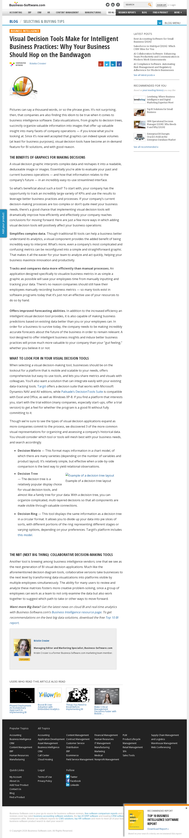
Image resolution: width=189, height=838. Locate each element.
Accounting (16, 12)
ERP (29, 12)
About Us (14, 781)
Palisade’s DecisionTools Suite (82, 392)
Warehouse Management (164, 743)
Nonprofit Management (106, 759)
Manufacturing (93, 12)
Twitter (74, 776)
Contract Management (78, 739)
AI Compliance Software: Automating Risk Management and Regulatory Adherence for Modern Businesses (154, 67)
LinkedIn (74, 785)
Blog (144, 12)
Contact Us (15, 789)
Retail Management (133, 747)
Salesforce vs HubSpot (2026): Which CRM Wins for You (154, 47)
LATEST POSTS (143, 34)
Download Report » (158, 828)
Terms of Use (45, 776)
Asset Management (48, 743)
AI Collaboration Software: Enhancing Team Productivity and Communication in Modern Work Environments (156, 56)
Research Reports (127, 12)
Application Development (51, 739)
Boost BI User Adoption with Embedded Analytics (48, 707)
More (175, 13)
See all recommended (145, 146)
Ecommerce (72, 755)
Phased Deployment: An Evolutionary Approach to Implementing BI (20, 709)
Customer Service (75, 743)
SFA (124, 751)
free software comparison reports (101, 813)
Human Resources (19, 755)
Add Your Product (19, 785)
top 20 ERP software (88, 816)
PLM (125, 735)
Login (173, 5)
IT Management (102, 743)
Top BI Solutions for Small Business (160, 110)
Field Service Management (79, 759)
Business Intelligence (25, 31)
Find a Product (160, 12)
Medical (98, 755)
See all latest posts (144, 75)
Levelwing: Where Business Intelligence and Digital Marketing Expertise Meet (161, 99)
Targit (41, 386)
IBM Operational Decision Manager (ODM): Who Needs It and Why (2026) (161, 124)
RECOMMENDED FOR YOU (150, 85)
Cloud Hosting (45, 759)
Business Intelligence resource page (76, 612)
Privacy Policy (45, 781)
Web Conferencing (161, 747)
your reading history (152, 90)
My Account (16, 776)
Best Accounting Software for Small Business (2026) (153, 40)
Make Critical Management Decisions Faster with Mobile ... (105, 710)
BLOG (14, 21)
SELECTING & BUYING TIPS (43, 21)
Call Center (43, 755)
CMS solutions (66, 818)
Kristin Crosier (38, 63)
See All (110, 13)
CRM (39, 12)
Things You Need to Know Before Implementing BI (76, 707)
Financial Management (106, 735)
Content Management (67, 12)
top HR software (83, 818)
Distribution (72, 747)
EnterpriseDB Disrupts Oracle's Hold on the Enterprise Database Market (161, 137)
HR (48, 12)
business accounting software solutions (53, 816)
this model (25, 535)
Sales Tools (129, 755)
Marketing (99, 751)
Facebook (75, 781)
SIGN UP (161, 5)
